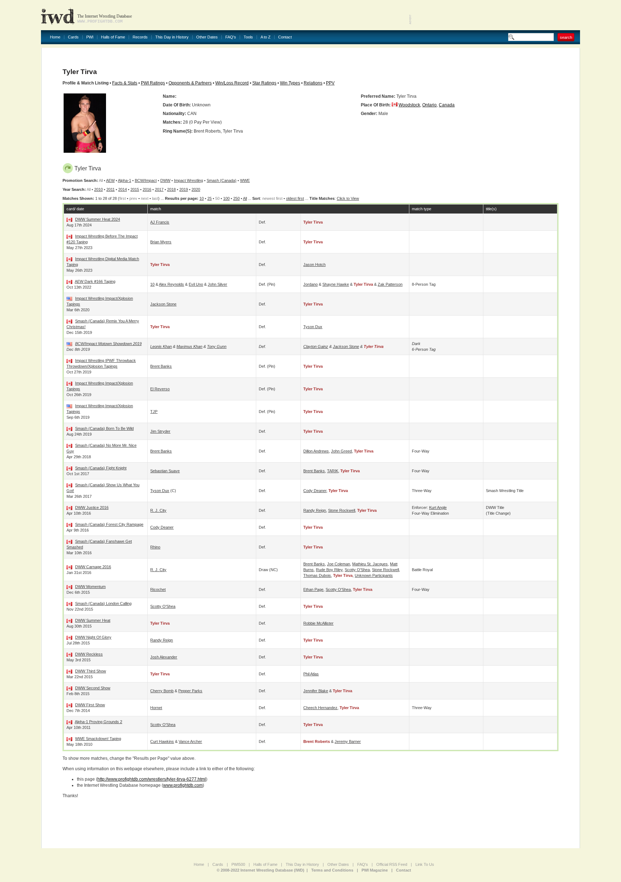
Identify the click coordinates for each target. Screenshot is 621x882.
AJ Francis (159, 222)
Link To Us (424, 864)
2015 (134, 189)
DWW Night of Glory (93, 637)
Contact (285, 37)
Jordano (310, 284)
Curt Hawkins (162, 741)
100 (226, 198)
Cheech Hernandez (320, 708)
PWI (89, 37)
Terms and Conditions (332, 870)
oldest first (295, 198)
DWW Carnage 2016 (93, 567)
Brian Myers (160, 242)
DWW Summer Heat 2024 (97, 219)
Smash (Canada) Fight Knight (100, 468)
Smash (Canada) (221, 180)
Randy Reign (314, 510)
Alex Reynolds (171, 284)
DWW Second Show (92, 688)
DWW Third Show (90, 671)
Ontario (429, 104)
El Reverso (160, 389)
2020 (196, 189)
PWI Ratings (153, 83)
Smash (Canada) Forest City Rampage (109, 524)
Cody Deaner (314, 490)
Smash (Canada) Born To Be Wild (104, 428)
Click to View (348, 198)
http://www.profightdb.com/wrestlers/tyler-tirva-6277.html (151, 779)
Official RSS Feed (391, 864)
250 (236, 198)
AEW (110, 180)
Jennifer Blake (315, 691)
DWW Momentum (90, 586)
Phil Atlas (311, 674)
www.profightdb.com (183, 785)
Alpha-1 (124, 180)
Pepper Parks (190, 691)
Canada (447, 104)
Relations (313, 83)
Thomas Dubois (317, 575)
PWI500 (238, 864)
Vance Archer (190, 741)
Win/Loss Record (232, 83)
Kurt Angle (438, 507)
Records (140, 37)
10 (201, 198)
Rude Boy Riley (329, 570)
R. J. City (158, 510)
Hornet (156, 708)
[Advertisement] (496, 14)
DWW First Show (90, 705)
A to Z (266, 37)
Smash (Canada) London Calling (103, 603)
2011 (110, 189)
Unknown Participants (374, 575)
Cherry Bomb (162, 691)
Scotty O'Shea (357, 570)
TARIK (332, 471)
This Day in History (172, 37)
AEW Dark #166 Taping (95, 281)
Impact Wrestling (188, 180)
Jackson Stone (163, 304)
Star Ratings (264, 83)
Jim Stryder (160, 431)
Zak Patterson (390, 284)
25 (209, 198)
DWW (165, 180)
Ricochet (158, 589)
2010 (98, 189)
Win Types (290, 83)
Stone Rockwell (341, 510)
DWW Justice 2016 (92, 507)
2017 (159, 189)
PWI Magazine (375, 870)
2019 (183, 189)
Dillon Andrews (316, 451)
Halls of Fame (113, 37)
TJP (153, 411)
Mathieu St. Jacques (370, 564)
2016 (147, 189)
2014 (122, 189)
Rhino (155, 547)
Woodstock (409, 104)
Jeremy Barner (348, 741)
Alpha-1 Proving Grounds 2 (98, 722)
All (245, 198)
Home (55, 37)
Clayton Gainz (315, 346)
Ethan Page (313, 589)
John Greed (341, 451)
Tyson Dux (312, 327)
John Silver (217, 284)
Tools (248, 37)
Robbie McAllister (318, 623)
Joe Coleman (338, 564)
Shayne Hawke (335, 284)
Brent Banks (161, 366)
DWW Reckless (89, 654)
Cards (73, 37)
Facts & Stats (124, 83)
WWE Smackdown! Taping (98, 738)
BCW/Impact (146, 180)
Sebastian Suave (165, 471)
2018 (171, 189)
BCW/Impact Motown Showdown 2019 (108, 343)
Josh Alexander (163, 657)
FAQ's (230, 37)
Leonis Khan (161, 346)
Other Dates (207, 37)
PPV (330, 83)
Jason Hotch (314, 264)
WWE (245, 180)
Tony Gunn (216, 346)
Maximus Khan (189, 346)
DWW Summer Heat (92, 620)
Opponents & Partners (190, 83)
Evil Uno (196, 284)
